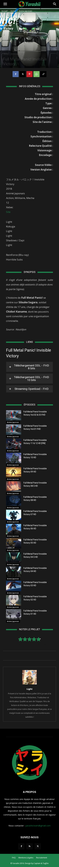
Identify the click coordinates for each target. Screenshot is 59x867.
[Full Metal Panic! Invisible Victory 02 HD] (13, 600)
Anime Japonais (25, 11)
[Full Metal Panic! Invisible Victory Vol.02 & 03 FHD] (13, 415)
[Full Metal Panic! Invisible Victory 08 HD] (13, 500)
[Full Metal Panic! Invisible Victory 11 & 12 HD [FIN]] (13, 444)
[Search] (55, 4)
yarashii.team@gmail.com (38, 825)
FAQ (14, 857)
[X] (23, 74)
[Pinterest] (29, 74)
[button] (5, 4)
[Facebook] (16, 74)
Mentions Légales (25, 857)
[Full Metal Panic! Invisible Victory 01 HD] (13, 614)
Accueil (5, 11)
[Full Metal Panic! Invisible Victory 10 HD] (13, 458)
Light (30, 688)
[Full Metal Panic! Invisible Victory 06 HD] (13, 529)
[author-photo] (29, 684)
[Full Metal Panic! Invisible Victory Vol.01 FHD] (13, 429)
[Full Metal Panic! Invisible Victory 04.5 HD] (13, 557)
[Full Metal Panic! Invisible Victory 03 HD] (13, 586)
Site (8, 212)
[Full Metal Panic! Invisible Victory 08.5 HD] (13, 486)
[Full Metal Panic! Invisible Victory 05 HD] (13, 543)
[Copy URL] (43, 74)
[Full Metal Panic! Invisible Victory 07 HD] (13, 515)
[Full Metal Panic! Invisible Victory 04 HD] (13, 572)
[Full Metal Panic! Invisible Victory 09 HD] (13, 472)
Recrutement (41, 857)
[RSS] (29, 846)
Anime (13, 11)
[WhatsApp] (36, 74)
